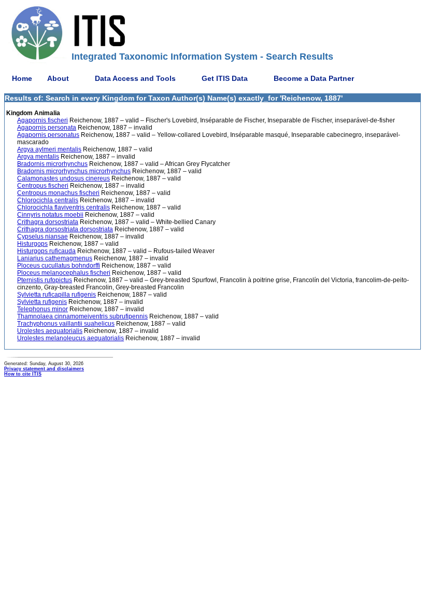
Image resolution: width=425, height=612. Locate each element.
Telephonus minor (42, 309)
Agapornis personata (46, 127)
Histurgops (32, 243)
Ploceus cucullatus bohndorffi (58, 265)
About (58, 78)
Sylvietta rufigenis (42, 301)
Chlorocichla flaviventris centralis (63, 207)
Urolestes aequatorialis (49, 331)
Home (22, 78)
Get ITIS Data (225, 78)
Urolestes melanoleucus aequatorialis (70, 338)
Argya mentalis (38, 156)
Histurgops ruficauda (46, 251)
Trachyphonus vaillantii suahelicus (66, 323)
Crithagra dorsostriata (47, 222)
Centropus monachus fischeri (58, 193)
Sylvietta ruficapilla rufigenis (56, 294)
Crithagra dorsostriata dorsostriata (65, 229)
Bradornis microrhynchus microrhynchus (74, 171)
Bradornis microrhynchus (52, 164)
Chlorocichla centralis (47, 200)
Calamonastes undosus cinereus (63, 178)
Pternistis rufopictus (44, 280)
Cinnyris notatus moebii (50, 214)
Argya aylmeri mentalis (49, 149)
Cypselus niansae (42, 236)
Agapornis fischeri (42, 120)
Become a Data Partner (314, 78)
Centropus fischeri (42, 185)
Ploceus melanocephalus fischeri (63, 272)
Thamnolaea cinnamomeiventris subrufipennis (82, 316)
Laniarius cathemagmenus (54, 258)
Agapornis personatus (48, 134)
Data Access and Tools (135, 78)
